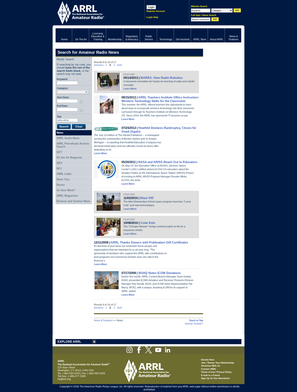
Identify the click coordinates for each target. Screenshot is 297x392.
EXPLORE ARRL (69, 341)
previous (98, 65)
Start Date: (63, 97)
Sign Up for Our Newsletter (215, 378)
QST (59, 152)
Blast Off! (147, 198)
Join (203, 362)
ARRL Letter (64, 173)
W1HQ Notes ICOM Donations (159, 273)
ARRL (95, 12)
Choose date (81, 101)
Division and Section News (73, 201)
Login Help (152, 17)
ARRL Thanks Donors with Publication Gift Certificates (149, 242)
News (60, 132)
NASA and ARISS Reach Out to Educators (167, 162)
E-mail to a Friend (210, 375)
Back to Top (196, 320)
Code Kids (147, 222)
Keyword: (62, 79)
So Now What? (66, 190)
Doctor (61, 184)
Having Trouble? (194, 323)
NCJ (59, 168)
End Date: (62, 105)
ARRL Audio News (68, 138)
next (119, 65)
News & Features (103, 320)
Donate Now (207, 359)
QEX (59, 162)
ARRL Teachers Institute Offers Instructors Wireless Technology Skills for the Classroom (160, 99)
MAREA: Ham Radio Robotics (161, 77)
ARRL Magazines (67, 195)
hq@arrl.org (64, 379)
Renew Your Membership (220, 362)
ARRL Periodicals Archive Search (73, 145)
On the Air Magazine (69, 157)
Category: (62, 88)
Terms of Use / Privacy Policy (216, 372)
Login (151, 7)
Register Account (155, 11)
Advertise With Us (210, 366)
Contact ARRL (208, 369)
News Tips (63, 179)
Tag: (59, 116)
